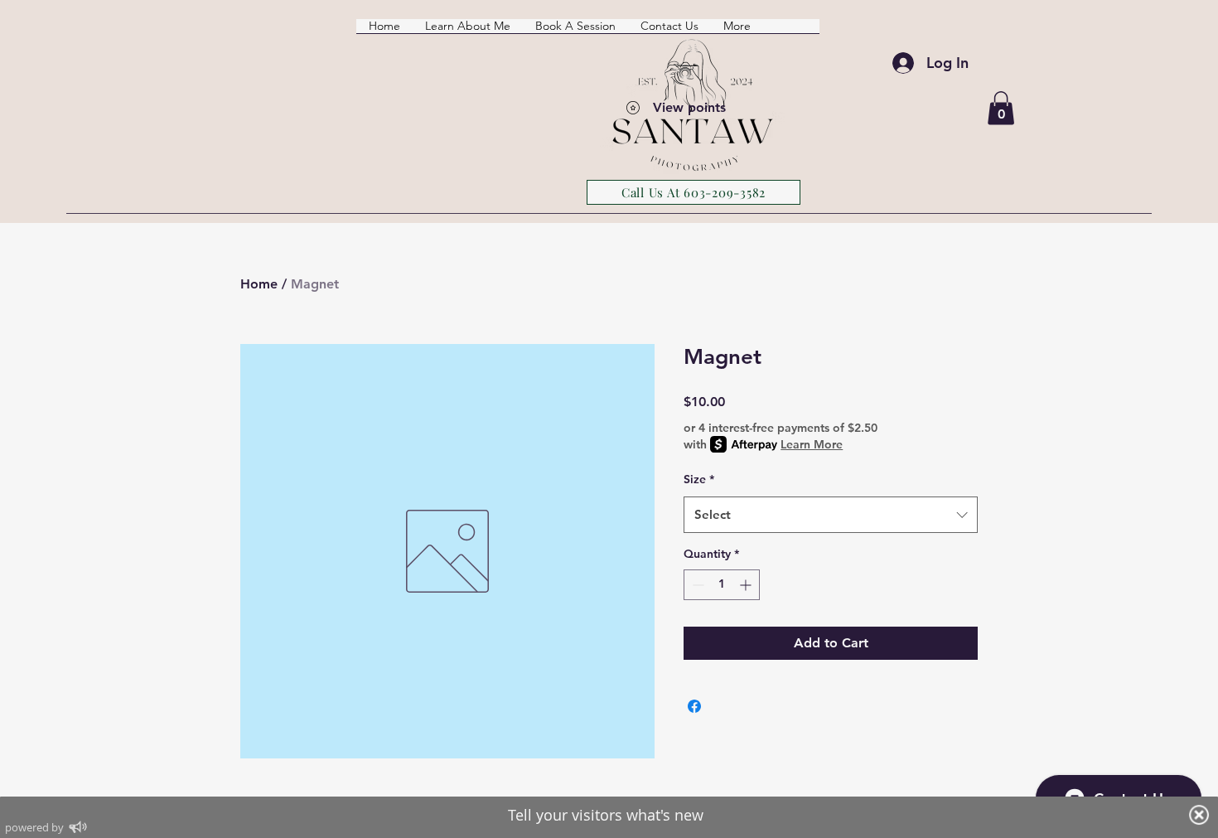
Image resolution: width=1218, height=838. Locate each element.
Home (259, 284)
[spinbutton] (722, 584)
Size (699, 479)
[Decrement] (696, 584)
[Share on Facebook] (694, 706)
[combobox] (831, 515)
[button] (1001, 108)
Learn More (812, 444)
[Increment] (747, 584)
